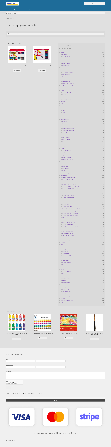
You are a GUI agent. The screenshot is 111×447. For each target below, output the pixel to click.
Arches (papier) (65, 246)
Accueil (8, 18)
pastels (62, 269)
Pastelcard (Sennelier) (66, 262)
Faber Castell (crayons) (66, 99)
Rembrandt (63, 298)
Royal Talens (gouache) (66, 155)
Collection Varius (65, 204)
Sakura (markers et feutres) (67, 233)
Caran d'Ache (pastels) (66, 271)
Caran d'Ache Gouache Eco (67, 150)
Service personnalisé (30, 9)
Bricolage (64, 126)
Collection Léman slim (66, 202)
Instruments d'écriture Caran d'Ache (68, 177)
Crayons (62, 90)
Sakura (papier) (65, 264)
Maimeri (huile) (65, 166)
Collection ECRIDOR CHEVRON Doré (69, 184)
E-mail (7, 368)
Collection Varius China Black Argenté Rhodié (71, 208)
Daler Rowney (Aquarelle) (67, 70)
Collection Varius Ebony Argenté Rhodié (70, 213)
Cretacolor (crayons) (66, 94)
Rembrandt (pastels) (66, 275)
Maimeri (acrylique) (66, 58)
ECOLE (62, 103)
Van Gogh (62, 302)
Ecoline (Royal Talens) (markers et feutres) (70, 226)
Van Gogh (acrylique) (66, 65)
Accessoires (64, 121)
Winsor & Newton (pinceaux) (67, 296)
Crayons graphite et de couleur (68, 130)
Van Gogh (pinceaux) (66, 293)
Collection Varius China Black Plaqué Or (70, 211)
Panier (62, 9)
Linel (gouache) (65, 152)
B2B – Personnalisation (42, 9)
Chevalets (63, 88)
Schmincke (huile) (65, 170)
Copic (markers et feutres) (67, 224)
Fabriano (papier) (65, 253)
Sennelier (64, 267)
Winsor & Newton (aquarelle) (68, 83)
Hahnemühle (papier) (66, 255)
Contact (57, 9)
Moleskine (64, 258)
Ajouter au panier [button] (17, 70)
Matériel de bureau (65, 137)
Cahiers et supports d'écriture (68, 128)
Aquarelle (62, 67)
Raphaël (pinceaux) (66, 289)
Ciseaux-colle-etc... (66, 108)
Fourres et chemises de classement (69, 135)
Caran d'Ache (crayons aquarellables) (68, 85)
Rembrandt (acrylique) (66, 61)
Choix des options (16, 338)
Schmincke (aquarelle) (66, 79)
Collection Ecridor (65, 182)
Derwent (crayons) (65, 97)
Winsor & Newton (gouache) (67, 159)
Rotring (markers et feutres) (67, 231)
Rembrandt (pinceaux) (66, 291)
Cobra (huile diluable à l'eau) (67, 164)
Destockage (63, 101)
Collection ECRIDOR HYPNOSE (68, 190)
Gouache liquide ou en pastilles (68, 114)
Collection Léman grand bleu (68, 197)
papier (63, 117)
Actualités (68, 9)
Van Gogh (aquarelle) (66, 81)
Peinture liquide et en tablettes (68, 144)
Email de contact (9, 365)
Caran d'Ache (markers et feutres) (68, 222)
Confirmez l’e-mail (39, 368)
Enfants (62, 105)
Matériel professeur (66, 139)
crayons (63, 110)
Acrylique (62, 52)
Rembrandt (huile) (65, 168)
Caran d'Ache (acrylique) (67, 56)
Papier (63, 141)
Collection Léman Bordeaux (69, 195)
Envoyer (8, 387)
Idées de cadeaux (64, 175)
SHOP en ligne (13, 9)
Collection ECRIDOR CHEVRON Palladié (70, 188)
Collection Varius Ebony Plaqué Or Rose (70, 215)
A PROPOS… (21, 9)
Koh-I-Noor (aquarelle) (66, 74)
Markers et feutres (64, 220)
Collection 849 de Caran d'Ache (68, 179)
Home (7, 9)
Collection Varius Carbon (67, 206)
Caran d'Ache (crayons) (66, 92)
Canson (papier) (65, 249)
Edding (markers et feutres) (67, 228)
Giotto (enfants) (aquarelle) (67, 72)
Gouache (62, 148)
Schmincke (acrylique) (66, 63)
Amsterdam (64, 54)
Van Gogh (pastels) (66, 282)
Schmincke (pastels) (66, 278)
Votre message (9, 371)
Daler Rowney (65, 251)
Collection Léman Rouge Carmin (68, 199)
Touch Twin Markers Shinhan (67, 237)
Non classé (63, 242)
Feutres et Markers (66, 132)
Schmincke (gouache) (66, 157)
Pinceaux (64, 146)
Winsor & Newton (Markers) (67, 240)
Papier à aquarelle (65, 260)
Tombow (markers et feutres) (68, 235)
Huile (62, 161)
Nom (7, 359)
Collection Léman (65, 193)
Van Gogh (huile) (65, 173)
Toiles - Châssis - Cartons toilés (67, 300)
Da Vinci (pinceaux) (65, 287)
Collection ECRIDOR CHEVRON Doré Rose (70, 186)
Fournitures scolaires (65, 119)
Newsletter (51, 9)
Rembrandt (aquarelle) (66, 76)
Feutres (63, 112)
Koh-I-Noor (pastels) (66, 273)
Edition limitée (65, 217)
